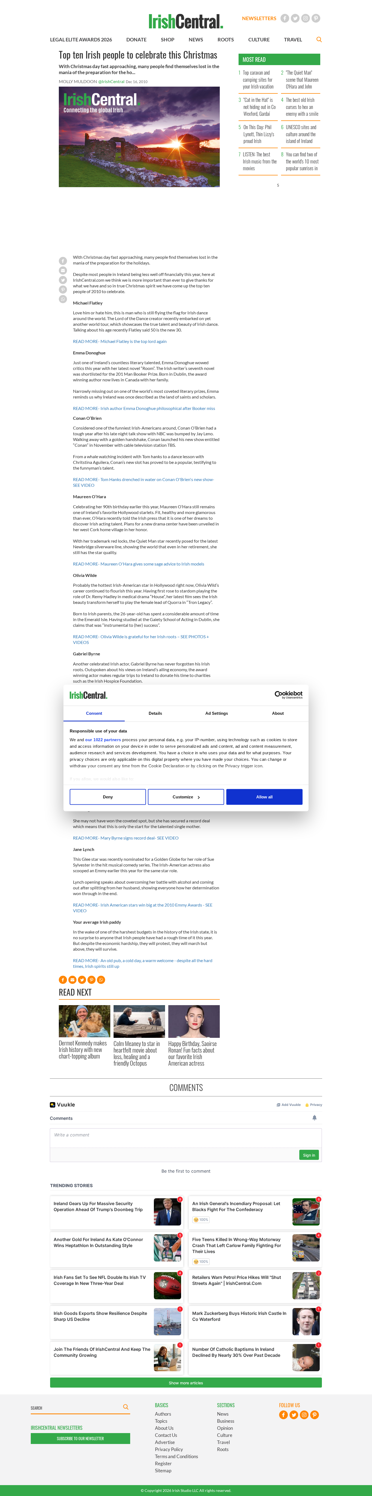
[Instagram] (305, 18)
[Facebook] (284, 18)
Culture (224, 1435)
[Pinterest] (316, 18)
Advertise (165, 1442)
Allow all (264, 797)
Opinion (225, 1428)
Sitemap (163, 1470)
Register (163, 1463)
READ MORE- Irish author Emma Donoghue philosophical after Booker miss (144, 408)
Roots (222, 1449)
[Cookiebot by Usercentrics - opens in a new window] (279, 695)
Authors (163, 1414)
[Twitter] (295, 18)
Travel (223, 1442)
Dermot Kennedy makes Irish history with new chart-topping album (83, 1049)
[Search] (319, 40)
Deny (108, 797)
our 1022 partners (103, 739)
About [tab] (278, 713)
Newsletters (259, 18)
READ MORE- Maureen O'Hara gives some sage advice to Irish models (138, 563)
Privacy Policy (169, 1449)
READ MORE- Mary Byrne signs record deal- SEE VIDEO (126, 837)
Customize (183, 797)
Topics (161, 1421)
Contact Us (166, 1435)
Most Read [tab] (254, 59)
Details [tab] (155, 713)
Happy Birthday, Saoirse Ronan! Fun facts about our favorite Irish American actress (192, 1053)
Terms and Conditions (176, 1456)
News (222, 1414)
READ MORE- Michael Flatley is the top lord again (120, 341)
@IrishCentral (111, 81)
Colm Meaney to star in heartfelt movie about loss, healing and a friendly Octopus (137, 1053)
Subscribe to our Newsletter (80, 1438)
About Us (164, 1428)
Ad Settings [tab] (216, 713)
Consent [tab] (94, 713)
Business (225, 1421)
